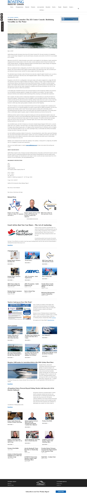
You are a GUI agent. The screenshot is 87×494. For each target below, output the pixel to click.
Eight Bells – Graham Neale (48, 457)
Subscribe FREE (2, 26)
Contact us (59, 485)
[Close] (86, 488)
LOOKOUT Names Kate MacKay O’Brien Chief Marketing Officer (48, 441)
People (59, 7)
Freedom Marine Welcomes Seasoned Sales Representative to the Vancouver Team (49, 450)
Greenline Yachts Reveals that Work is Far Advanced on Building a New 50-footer (32, 354)
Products (33, 7)
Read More (10, 245)
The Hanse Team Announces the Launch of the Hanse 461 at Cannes (32, 336)
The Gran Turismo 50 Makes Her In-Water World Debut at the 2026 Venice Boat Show (14, 354)
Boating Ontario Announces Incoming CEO (14, 261)
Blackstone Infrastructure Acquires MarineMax (48, 293)
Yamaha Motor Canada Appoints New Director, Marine (47, 285)
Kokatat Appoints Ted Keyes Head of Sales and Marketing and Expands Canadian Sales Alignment (32, 214)
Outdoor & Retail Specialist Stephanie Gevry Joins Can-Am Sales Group (15, 441)
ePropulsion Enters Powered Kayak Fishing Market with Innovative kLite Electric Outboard (31, 389)
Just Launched (40, 7)
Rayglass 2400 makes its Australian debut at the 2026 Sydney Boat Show (13, 336)
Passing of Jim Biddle (47, 421)
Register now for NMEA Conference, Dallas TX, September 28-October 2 (16, 214)
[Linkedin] (2, 17)
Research (65, 7)
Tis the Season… (29, 260)
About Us (9, 483)
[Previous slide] (9, 208)
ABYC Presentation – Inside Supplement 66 (31, 277)
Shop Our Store (11, 485)
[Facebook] (2, 14)
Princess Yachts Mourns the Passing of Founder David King (15, 421)
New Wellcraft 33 (46, 335)
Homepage (16, 17)
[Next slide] (55, 208)
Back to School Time (47, 276)
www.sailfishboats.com (31, 145)
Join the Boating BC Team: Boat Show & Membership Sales (32, 440)
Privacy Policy (59, 483)
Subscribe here (50, 320)
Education (48, 7)
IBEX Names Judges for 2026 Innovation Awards (46, 213)
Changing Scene (19, 7)
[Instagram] (2, 19)
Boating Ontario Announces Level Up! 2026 (14, 277)
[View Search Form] (78, 8)
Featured (27, 7)
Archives (54, 317)
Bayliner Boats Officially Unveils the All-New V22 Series (49, 353)
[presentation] (16, 205)
